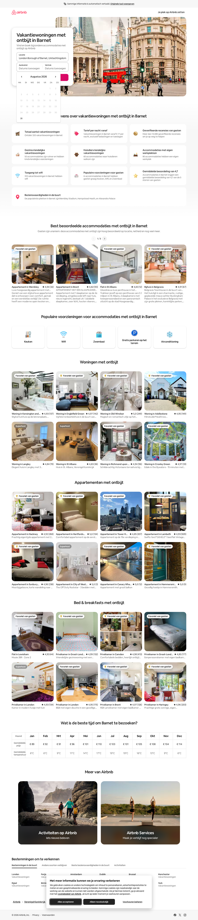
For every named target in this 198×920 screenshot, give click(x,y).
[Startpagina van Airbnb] (19, 12)
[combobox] (42, 58)
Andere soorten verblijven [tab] (54, 865)
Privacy (35, 915)
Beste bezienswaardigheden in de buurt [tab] (90, 865)
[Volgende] (104, 238)
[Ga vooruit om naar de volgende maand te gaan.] (55, 77)
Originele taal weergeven (122, 3)
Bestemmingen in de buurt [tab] (24, 865)
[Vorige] (93, 238)
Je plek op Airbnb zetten (171, 12)
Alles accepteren (66, 902)
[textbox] (29, 68)
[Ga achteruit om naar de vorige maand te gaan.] (22, 77)
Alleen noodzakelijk (99, 902)
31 (21, 118)
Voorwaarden (48, 915)
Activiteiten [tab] (119, 865)
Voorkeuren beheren (132, 902)
